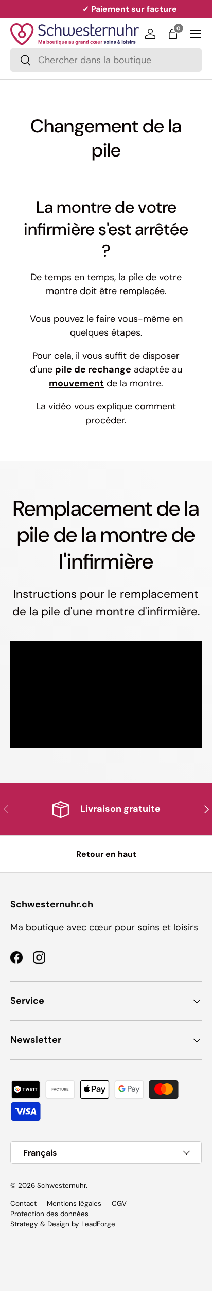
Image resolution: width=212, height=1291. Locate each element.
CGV (119, 1203)
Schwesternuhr (61, 1185)
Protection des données (49, 1213)
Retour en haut (106, 854)
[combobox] (106, 60)
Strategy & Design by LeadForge (62, 1224)
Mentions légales (74, 1203)
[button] (173, 34)
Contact (23, 1203)
